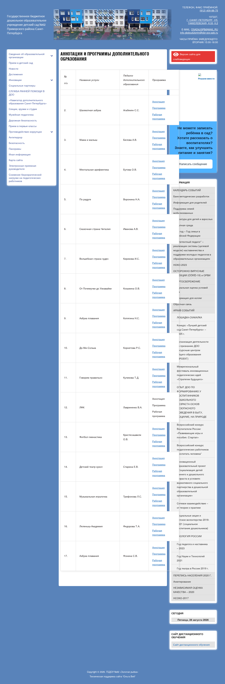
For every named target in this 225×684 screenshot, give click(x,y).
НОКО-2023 (180, 265)
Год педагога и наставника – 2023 (192, 546)
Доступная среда (183, 225)
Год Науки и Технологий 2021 (191, 558)
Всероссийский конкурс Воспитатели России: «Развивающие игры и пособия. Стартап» (190, 431)
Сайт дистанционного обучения (191, 644)
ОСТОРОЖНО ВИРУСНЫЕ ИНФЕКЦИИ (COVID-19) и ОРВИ (191, 273)
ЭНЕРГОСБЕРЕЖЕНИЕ (186, 281)
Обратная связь (182, 304)
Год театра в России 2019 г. (193, 568)
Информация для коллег (187, 298)
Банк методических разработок (191, 196)
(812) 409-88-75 (209, 10)
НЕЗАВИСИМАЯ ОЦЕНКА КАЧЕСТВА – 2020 (188, 590)
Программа (158, 108)
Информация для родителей (190, 202)
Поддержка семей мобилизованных (183, 211)
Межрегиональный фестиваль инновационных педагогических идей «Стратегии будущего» (192, 373)
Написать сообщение (193, 164)
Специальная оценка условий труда (190, 289)
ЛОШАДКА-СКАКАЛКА (189, 317)
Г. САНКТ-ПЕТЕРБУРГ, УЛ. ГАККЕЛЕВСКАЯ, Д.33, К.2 (202, 21)
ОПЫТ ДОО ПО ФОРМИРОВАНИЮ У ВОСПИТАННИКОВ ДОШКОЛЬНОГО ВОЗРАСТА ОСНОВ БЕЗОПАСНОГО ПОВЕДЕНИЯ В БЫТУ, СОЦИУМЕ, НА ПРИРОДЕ (192, 401)
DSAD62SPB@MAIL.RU (204, 29)
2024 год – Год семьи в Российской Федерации (186, 233)
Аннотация (158, 101)
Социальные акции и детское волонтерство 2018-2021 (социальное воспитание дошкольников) (193, 522)
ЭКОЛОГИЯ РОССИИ (189, 536)
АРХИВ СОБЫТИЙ (183, 310)
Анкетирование (182, 581)
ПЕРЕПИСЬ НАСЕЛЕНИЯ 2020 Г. (192, 575)
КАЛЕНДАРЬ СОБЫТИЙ (187, 190)
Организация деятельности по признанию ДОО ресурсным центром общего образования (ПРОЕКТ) (192, 350)
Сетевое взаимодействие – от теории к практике (192, 505)
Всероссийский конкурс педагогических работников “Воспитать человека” (192, 449)
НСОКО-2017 (181, 598)
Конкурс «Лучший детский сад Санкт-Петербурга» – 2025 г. (192, 329)
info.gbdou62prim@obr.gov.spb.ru (199, 32)
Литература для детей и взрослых (193, 219)
